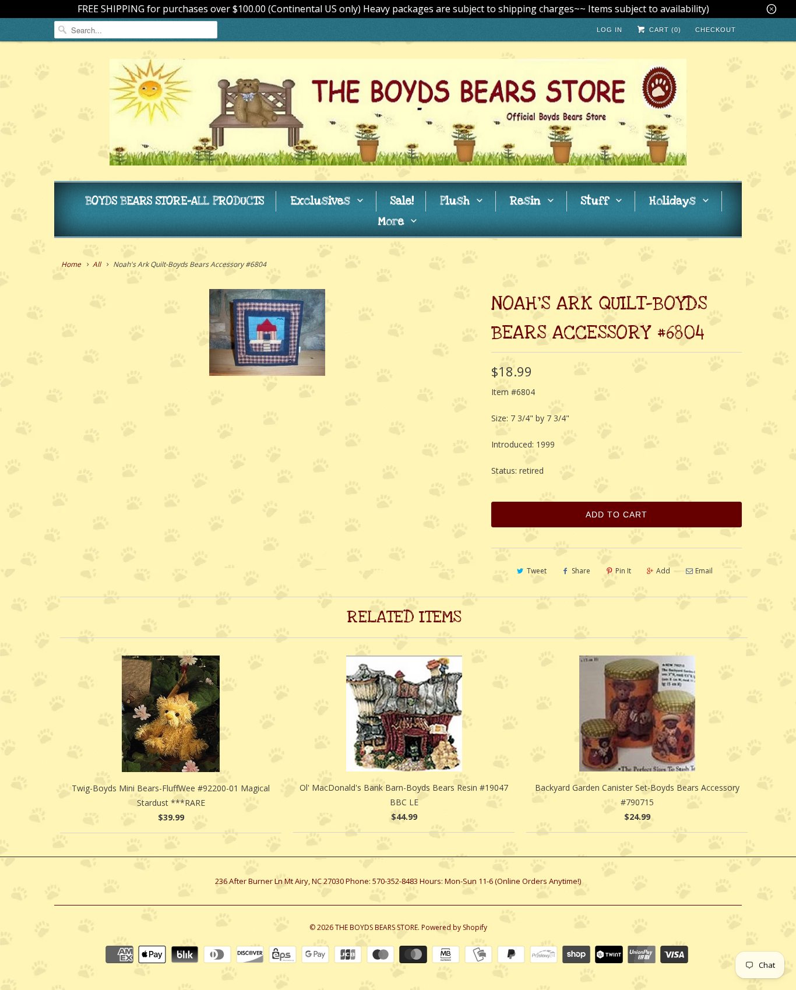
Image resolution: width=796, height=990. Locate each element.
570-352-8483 (395, 881)
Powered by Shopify (454, 927)
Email (704, 571)
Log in (609, 29)
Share (581, 571)
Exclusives (320, 201)
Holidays (672, 201)
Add (663, 571)
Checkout (715, 29)
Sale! (402, 201)
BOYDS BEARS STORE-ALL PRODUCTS (175, 201)
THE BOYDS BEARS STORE (376, 927)
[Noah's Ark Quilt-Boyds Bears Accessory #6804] (267, 332)
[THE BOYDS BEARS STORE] (398, 114)
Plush (455, 201)
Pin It (623, 571)
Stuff (595, 201)
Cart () (664, 29)
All (97, 264)
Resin (525, 201)
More (391, 221)
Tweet (537, 571)
